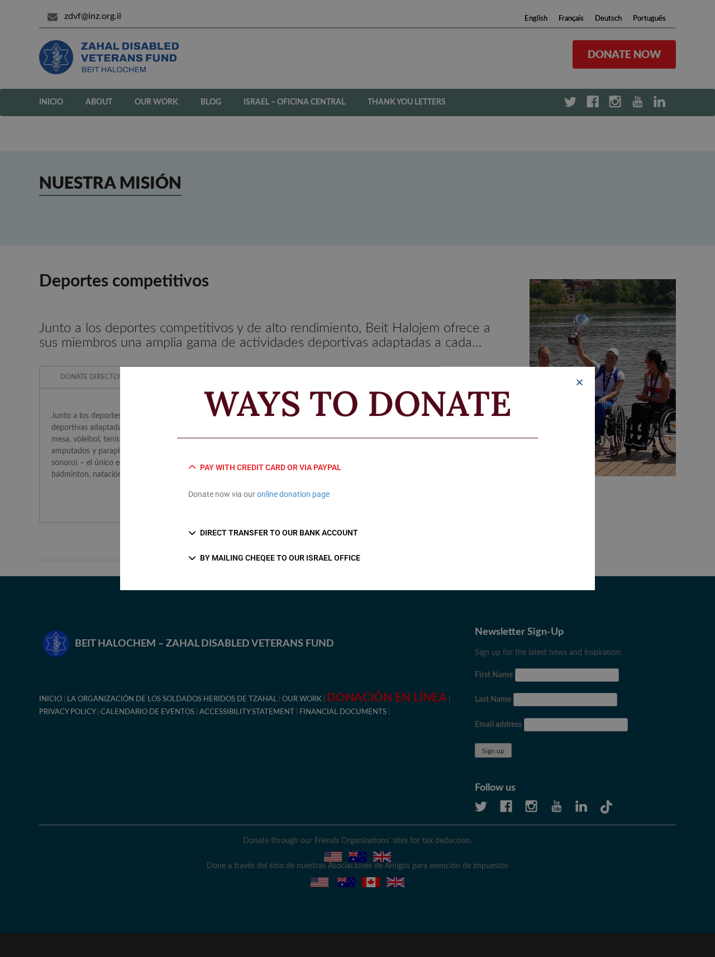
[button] (579, 382)
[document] (357, 478)
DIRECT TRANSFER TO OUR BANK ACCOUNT (279, 532)
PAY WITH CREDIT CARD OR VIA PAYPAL (270, 467)
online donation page (293, 494)
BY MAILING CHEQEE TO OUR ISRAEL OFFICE (280, 557)
